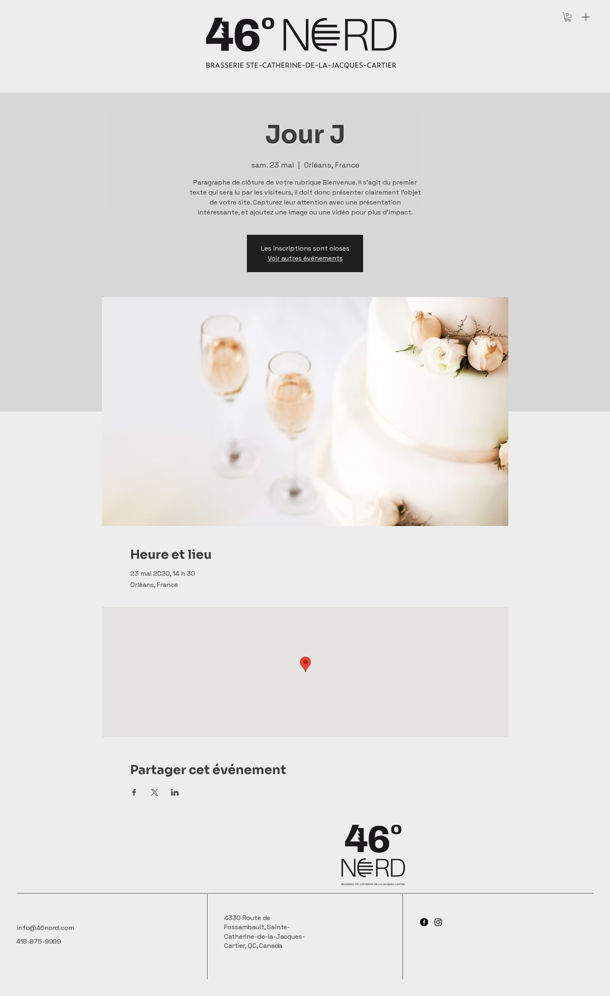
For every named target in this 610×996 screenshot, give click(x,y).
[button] (567, 17)
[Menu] (585, 16)
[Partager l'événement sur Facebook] (134, 792)
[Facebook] (424, 922)
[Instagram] (438, 922)
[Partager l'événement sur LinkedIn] (175, 792)
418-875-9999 (38, 941)
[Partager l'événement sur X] (155, 792)
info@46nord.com (45, 927)
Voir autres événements (305, 258)
